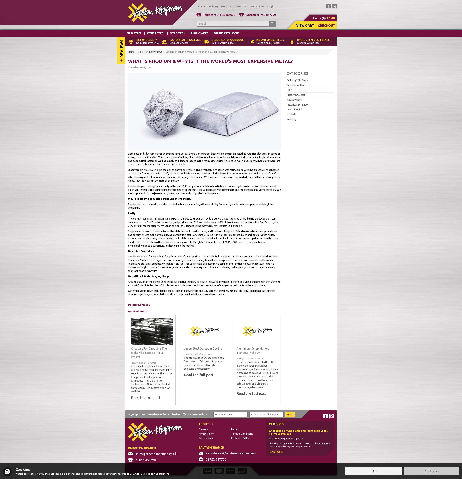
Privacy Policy (206, 433)
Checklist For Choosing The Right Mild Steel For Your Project (298, 432)
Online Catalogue (226, 33)
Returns (235, 429)
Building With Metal (298, 80)
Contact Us (256, 6)
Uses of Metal (294, 109)
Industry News (295, 99)
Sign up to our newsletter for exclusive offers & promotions (168, 414)
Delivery (203, 429)
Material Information (298, 104)
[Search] (272, 24)
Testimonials (206, 438)
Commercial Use (296, 85)
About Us (240, 6)
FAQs (290, 90)
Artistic (293, 114)
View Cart (305, 25)
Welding (291, 119)
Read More (276, 451)
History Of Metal (296, 94)
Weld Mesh (177, 33)
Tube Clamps (199, 33)
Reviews (121, 49)
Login (270, 6)
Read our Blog (334, 6)
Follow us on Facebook (328, 6)
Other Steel (156, 33)
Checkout (326, 25)
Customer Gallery (240, 438)
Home (201, 6)
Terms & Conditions (242, 433)
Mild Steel (134, 33)
